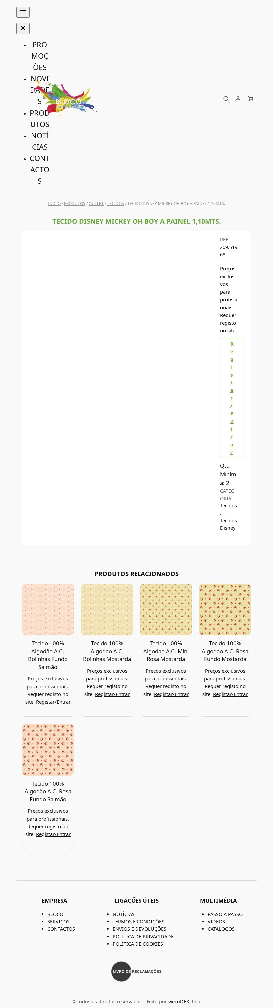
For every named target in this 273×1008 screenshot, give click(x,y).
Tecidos (115, 203)
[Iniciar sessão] (238, 99)
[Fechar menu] (23, 28)
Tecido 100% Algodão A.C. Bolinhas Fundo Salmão (48, 655)
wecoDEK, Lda (184, 1001)
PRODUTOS (74, 203)
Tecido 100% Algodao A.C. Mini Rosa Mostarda (166, 651)
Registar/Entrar (232, 398)
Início (54, 203)
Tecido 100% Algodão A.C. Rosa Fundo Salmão (48, 791)
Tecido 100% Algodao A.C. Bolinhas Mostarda (107, 651)
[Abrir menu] (23, 12)
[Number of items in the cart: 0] (250, 99)
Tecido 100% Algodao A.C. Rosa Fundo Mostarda (225, 651)
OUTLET (96, 203)
